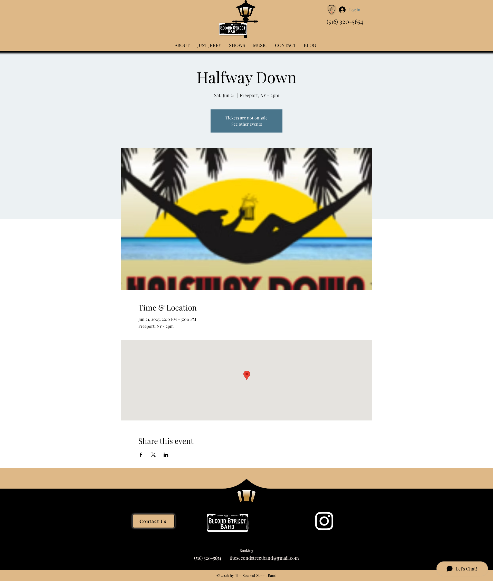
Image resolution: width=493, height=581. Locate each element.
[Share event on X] (153, 455)
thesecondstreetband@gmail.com (264, 558)
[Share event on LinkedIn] (166, 455)
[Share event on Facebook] (140, 455)
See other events (246, 124)
